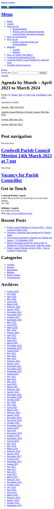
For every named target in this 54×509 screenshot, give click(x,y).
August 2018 (13, 441)
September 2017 (14, 461)
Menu (7, 14)
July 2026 (11, 294)
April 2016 (12, 492)
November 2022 (14, 345)
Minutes (16, 52)
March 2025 (12, 327)
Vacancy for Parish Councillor (19, 177)
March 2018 (12, 448)
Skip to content (8, 2)
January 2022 (13, 363)
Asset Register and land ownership (28, 34)
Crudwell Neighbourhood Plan (21, 57)
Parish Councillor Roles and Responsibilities (25, 43)
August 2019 (13, 428)
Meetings (11, 47)
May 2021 (11, 381)
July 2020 (11, 402)
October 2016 (13, 485)
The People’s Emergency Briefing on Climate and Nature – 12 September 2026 (29, 238)
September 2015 (14, 505)
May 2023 (11, 338)
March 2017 (12, 477)
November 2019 (14, 420)
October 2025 (13, 317)
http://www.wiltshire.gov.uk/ (19, 213)
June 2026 (11, 296)
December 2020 (14, 394)
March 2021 (12, 387)
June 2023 (11, 335)
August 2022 (13, 350)
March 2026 (12, 304)
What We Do (13, 26)
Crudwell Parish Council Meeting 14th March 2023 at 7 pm (26, 155)
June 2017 (11, 469)
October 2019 (13, 423)
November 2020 (14, 397)
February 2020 (13, 412)
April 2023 (12, 340)
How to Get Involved (16, 37)
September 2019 (14, 425)
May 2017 (11, 472)
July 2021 (11, 376)
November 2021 (14, 368)
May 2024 (11, 330)
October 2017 (13, 459)
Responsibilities (20, 29)
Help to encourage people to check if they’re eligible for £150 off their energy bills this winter (29, 244)
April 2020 (12, 407)
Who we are (12, 39)
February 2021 (13, 389)
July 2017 (11, 466)
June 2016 (11, 490)
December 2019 (14, 417)
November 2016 (14, 482)
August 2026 (13, 291)
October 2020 (13, 399)
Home (10, 21)
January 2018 (13, 454)
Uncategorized (13, 277)
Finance (10, 267)
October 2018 (13, 436)
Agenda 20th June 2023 (12, 119)
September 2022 (14, 348)
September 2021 (14, 371)
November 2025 (14, 314)
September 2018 (14, 438)
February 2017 (13, 479)
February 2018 (13, 451)
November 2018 (14, 433)
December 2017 (14, 456)
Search (4, 70)
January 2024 (13, 332)
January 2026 (13, 309)
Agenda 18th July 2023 (11, 124)
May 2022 (11, 358)
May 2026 (11, 299)
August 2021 (13, 374)
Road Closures (13, 275)
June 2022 (11, 356)
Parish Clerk (16, 95)
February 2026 (13, 307)
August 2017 (13, 464)
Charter (10, 24)
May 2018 (11, 446)
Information (12, 270)
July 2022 (11, 353)
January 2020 (13, 415)
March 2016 (12, 495)
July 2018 (11, 443)
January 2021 (13, 392)
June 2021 (11, 379)
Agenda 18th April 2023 (12, 107)
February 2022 (13, 361)
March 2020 (12, 410)
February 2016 (13, 497)
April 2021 (12, 384)
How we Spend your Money (20, 55)
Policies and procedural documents (28, 31)
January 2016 (13, 500)
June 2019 (11, 430)
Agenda (16, 49)
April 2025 (12, 325)
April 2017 (12, 474)
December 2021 (14, 366)
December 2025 (14, 312)
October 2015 (13, 503)
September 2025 (14, 320)
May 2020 (11, 405)
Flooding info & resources (19, 65)
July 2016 (11, 487)
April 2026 (12, 301)
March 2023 (12, 343)
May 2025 (11, 322)
